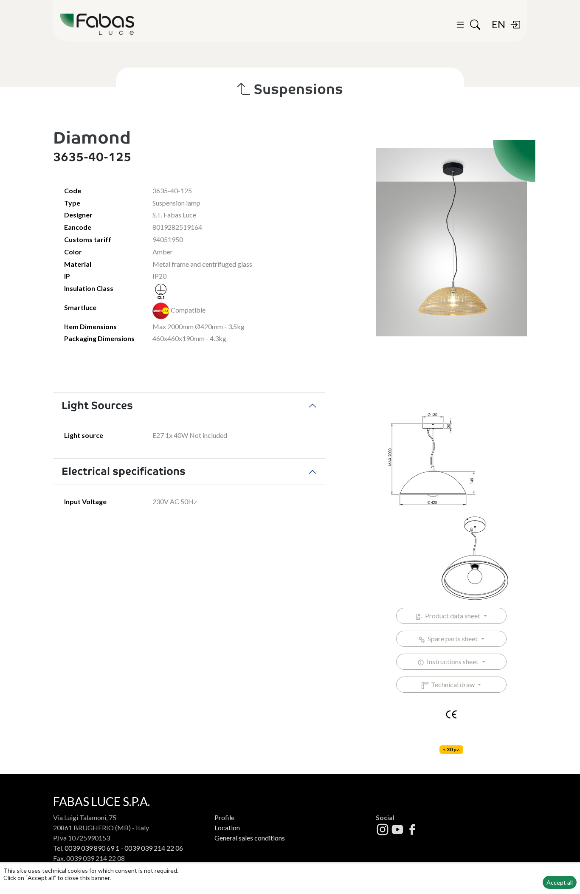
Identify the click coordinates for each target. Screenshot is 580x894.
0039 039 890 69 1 (92, 848)
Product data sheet (451, 616)
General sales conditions (249, 838)
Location (227, 827)
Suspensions (297, 89)
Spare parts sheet (452, 639)
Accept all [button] (559, 882)
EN (498, 24)
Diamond (92, 138)
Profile (224, 817)
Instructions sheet (452, 661)
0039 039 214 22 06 (153, 848)
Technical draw (452, 684)
